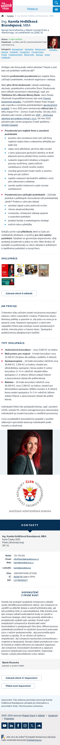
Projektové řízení (15, 54)
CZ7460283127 (21, 580)
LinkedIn (11, 725)
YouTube (4, 725)
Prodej (4, 54)
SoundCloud (39, 725)
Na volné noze (2, 16)
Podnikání (14, 52)
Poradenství (25, 52)
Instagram (25, 725)
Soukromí (53, 715)
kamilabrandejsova (22, 568)
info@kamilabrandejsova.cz (26, 559)
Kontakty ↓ (53, 50)
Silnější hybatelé (9, 125)
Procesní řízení (38, 52)
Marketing (29, 49)
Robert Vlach (28, 715)
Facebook (18, 725)
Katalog (10, 16)
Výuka (47, 54)
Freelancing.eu (3, 737)
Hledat (56, 3)
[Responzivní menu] (56, 9)
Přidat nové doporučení (18, 686)
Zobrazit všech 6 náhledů (19, 293)
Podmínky (9, 718)
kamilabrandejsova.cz (24, 562)
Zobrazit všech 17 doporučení (21, 678)
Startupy (39, 54)
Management (17, 49)
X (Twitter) (32, 725)
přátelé (41, 715)
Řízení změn (29, 54)
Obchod (4, 52)
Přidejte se (32, 9)
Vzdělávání (5, 57)
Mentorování (40, 49)
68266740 (18, 577)
